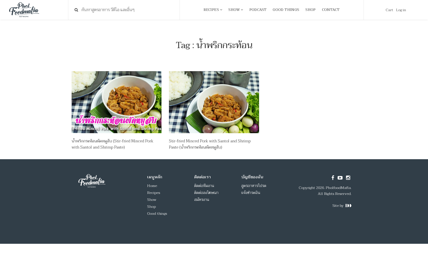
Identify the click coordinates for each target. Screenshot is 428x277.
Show (151, 199)
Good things (157, 213)
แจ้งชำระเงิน (250, 192)
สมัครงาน (201, 199)
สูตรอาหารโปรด (253, 186)
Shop (151, 206)
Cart (389, 10)
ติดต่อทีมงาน (204, 186)
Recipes (153, 192)
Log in (401, 10)
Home (152, 186)
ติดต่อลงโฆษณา (206, 192)
